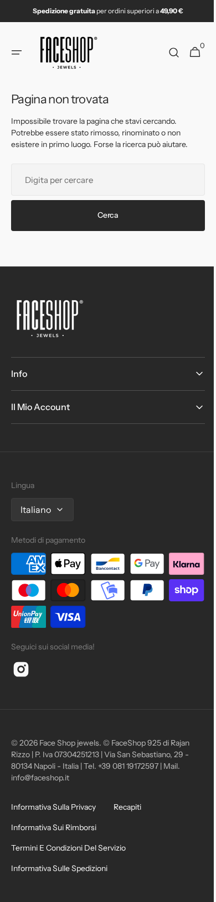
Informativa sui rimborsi (53, 827)
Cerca (104, 215)
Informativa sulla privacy (53, 807)
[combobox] (104, 180)
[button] (16, 52)
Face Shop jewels (69, 743)
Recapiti (127, 807)
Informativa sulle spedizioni (59, 868)
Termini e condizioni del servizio (68, 848)
